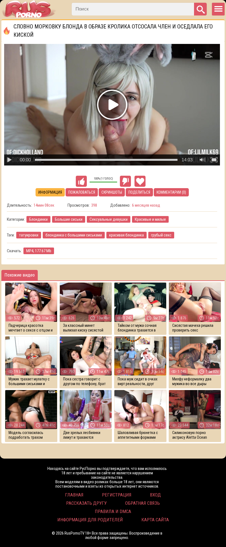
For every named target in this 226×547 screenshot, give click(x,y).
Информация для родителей (90, 519)
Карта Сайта (155, 519)
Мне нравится (81, 181)
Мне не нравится (125, 181)
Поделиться (139, 192)
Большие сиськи (68, 219)
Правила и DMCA (113, 511)
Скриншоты (111, 192)
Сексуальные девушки (109, 219)
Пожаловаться (81, 192)
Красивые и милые (150, 219)
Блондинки (38, 219)
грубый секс (161, 235)
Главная (74, 495)
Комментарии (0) (171, 192)
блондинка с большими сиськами (73, 235)
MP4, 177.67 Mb (38, 250)
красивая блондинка (126, 235)
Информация (50, 192)
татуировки (28, 235)
